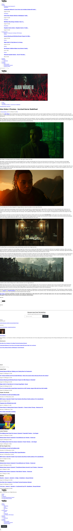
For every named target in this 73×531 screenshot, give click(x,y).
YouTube (3, 63)
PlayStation (6, 7)
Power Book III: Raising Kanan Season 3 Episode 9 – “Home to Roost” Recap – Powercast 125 (21, 407)
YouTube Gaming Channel (7, 498)
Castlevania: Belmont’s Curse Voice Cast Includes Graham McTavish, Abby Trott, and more (18, 345)
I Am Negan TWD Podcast (9, 514)
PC (4, 509)
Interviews (6, 60)
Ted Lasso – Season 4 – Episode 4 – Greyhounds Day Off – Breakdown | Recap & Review (20, 486)
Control (4, 290)
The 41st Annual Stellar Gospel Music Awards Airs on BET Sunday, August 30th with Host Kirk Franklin (23, 388)
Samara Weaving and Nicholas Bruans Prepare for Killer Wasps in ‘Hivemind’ (17, 379)
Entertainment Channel (8, 65)
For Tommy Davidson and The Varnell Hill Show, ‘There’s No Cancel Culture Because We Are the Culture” (24, 375)
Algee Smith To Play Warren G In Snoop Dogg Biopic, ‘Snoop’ (14, 384)
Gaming (3, 5)
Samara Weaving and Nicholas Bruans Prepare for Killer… (17, 36)
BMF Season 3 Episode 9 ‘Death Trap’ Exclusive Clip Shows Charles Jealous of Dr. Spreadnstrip (21, 399)
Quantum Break (11, 290)
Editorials (3, 59)
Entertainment (4, 31)
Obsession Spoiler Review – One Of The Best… (15, 54)
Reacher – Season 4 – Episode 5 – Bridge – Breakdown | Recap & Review (16, 478)
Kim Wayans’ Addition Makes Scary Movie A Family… (16, 48)
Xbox (5, 507)
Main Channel (6, 64)
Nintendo (5, 508)
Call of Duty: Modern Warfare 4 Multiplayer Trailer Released (12, 347)
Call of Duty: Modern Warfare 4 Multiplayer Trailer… (16, 15)
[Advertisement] (30, 356)
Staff (3, 495)
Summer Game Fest (7, 106)
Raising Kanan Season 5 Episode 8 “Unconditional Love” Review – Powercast (17, 437)
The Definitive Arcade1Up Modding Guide (9, 394)
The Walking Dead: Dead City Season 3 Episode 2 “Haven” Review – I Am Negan (18, 441)
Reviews (3, 58)
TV (4, 512)
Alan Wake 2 (7, 113)
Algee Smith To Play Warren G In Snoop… (13, 42)
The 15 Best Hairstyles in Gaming (7, 411)
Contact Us (4, 496)
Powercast (6, 513)
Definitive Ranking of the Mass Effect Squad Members (12, 452)
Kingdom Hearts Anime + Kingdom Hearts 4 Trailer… (16, 27)
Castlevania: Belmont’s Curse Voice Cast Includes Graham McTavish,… (20, 9)
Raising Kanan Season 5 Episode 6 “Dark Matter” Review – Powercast (16, 471)
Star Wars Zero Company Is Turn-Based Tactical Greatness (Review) (13, 343)
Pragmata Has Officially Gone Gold (8, 403)
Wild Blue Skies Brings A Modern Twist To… (14, 21)
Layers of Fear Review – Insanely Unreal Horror (8, 327)
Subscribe (45, 316)
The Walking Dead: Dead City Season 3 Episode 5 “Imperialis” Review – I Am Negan (19, 433)
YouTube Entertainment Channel (8, 497)
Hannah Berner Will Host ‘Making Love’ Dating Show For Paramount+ (16, 371)
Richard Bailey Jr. (4, 111)
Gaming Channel (7, 66)
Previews (1, 106)
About (3, 4)
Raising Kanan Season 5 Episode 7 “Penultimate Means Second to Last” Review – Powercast (21, 467)
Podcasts (3, 61)
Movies (5, 34)
